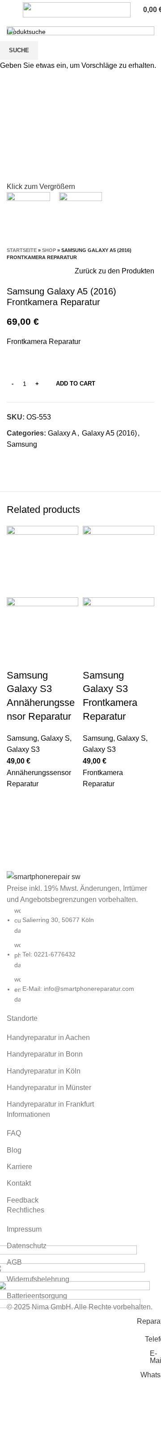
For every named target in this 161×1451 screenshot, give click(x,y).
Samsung (22, 738)
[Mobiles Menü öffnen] (10, 10)
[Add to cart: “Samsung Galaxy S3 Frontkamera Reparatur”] (94, 801)
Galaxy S (55, 738)
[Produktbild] (42, 632)
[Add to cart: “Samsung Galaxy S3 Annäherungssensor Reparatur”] (18, 801)
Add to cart (75, 383)
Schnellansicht (18, 823)
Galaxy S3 (23, 749)
